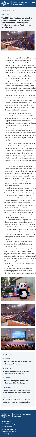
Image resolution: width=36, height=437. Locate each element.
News (8, 10)
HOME (3, 10)
